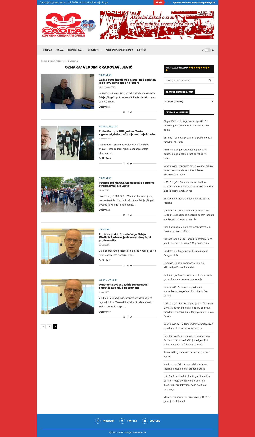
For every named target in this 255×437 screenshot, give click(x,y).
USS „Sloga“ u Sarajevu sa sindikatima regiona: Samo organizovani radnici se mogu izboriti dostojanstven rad (189, 186)
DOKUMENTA (93, 50)
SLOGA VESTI (105, 75)
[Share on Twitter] (131, 112)
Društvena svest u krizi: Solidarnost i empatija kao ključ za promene (123, 286)
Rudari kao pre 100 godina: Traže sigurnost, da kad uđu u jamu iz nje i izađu (127, 133)
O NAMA (60, 50)
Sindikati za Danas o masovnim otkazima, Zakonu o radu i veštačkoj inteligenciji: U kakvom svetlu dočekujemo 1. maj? (187, 340)
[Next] (171, 2)
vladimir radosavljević (59, 61)
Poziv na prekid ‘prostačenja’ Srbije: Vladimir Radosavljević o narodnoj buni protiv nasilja (125, 237)
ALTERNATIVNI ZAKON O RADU (119, 50)
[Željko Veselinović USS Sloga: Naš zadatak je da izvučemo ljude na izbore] (67, 91)
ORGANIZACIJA (75, 50)
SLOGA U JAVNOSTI (108, 126)
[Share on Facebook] (128, 112)
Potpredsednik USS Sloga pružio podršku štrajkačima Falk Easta (126, 184)
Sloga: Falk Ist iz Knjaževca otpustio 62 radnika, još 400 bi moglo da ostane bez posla (186, 125)
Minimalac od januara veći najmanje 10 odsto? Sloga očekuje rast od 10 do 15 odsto (185, 154)
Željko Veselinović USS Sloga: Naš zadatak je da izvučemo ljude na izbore (127, 81)
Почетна (45, 61)
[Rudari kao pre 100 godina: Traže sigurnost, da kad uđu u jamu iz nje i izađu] (67, 143)
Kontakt (141, 50)
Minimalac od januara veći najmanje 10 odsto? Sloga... (200, 2)
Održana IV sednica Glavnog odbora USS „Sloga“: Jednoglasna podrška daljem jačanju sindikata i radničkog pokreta (189, 215)
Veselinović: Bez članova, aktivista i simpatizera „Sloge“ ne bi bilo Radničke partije (185, 291)
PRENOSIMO (104, 230)
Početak (47, 50)
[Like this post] (124, 112)
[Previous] (167, 2)
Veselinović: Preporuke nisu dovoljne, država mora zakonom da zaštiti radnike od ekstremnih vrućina (189, 170)
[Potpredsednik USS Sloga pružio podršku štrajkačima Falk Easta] (67, 194)
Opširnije (104, 106)
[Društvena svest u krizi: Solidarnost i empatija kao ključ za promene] (67, 296)
